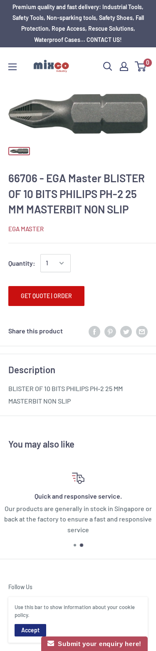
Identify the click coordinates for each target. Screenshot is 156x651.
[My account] (124, 66)
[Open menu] (12, 67)
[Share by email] (142, 331)
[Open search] (107, 66)
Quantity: (21, 263)
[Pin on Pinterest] (110, 331)
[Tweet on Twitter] (126, 331)
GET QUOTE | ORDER (46, 295)
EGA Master (26, 228)
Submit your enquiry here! (97, 643)
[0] (141, 66)
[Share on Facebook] (94, 331)
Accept (30, 630)
